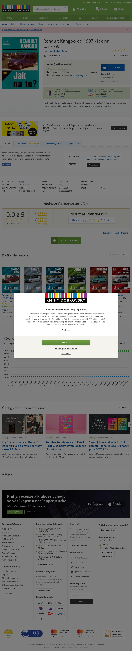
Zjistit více (66, 330)
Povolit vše (66, 342)
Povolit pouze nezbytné (66, 348)
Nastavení (66, 353)
